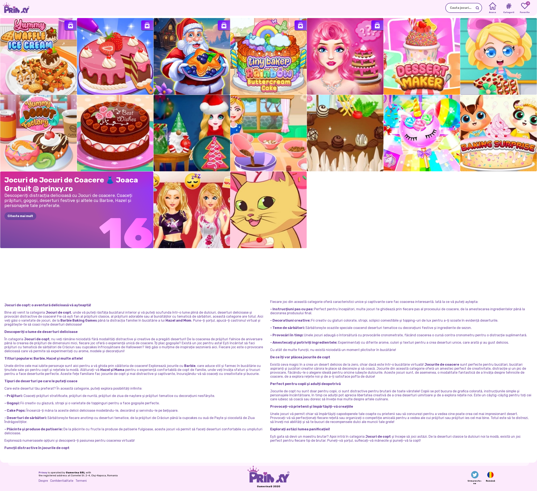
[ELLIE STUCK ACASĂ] (192, 210)
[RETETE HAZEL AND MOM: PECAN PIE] (268, 133)
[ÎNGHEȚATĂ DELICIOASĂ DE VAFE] (38, 56)
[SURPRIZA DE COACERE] (498, 133)
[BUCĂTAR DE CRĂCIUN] (192, 56)
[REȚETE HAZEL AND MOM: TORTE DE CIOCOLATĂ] (115, 133)
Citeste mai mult (20, 216)
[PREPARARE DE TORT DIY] (115, 56)
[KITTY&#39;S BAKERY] (268, 210)
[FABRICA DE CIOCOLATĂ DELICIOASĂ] (498, 56)
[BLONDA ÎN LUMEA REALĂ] (345, 56)
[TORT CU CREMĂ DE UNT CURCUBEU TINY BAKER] (268, 56)
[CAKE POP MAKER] (422, 133)
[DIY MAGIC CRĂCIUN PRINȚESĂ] (192, 133)
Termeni (81, 481)
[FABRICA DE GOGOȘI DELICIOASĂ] (38, 133)
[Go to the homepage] (14, 8)
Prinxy (43, 472)
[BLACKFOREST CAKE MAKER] (345, 133)
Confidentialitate (61, 481)
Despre (43, 481)
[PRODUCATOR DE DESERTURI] (422, 56)
